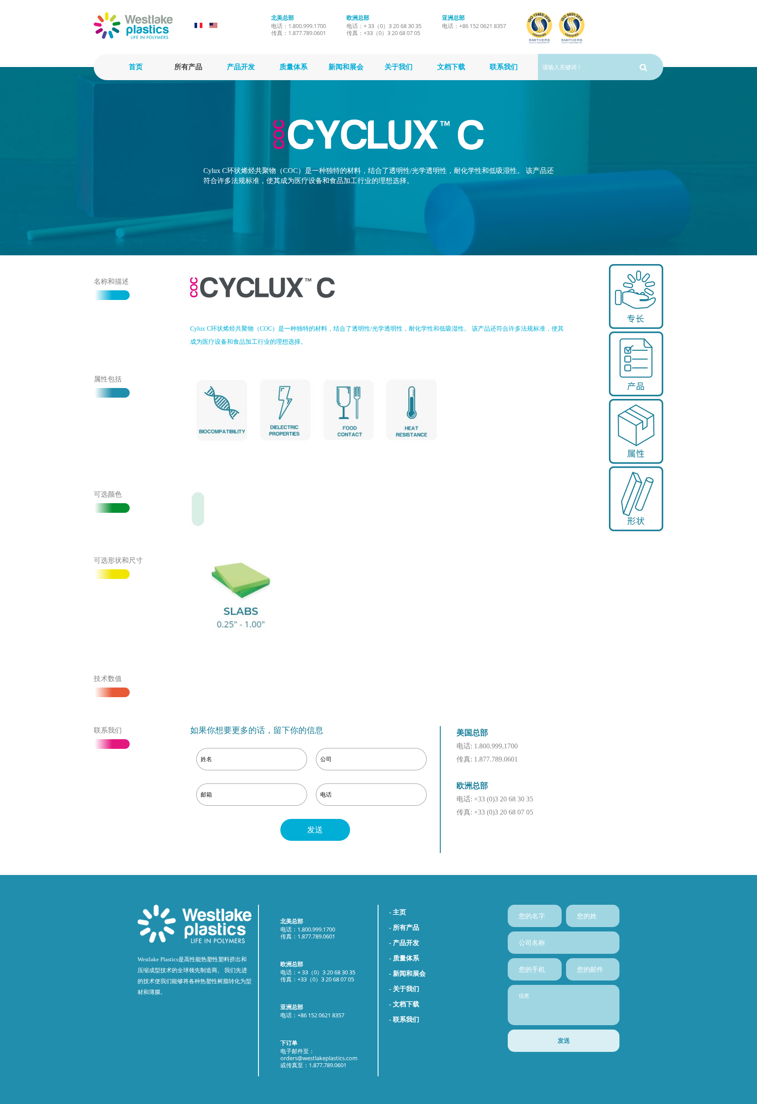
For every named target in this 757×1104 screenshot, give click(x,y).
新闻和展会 (346, 67)
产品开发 (241, 67)
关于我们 (399, 67)
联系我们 (504, 67)
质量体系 (293, 67)
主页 (399, 912)
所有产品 (188, 67)
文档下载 (451, 67)
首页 (136, 67)
